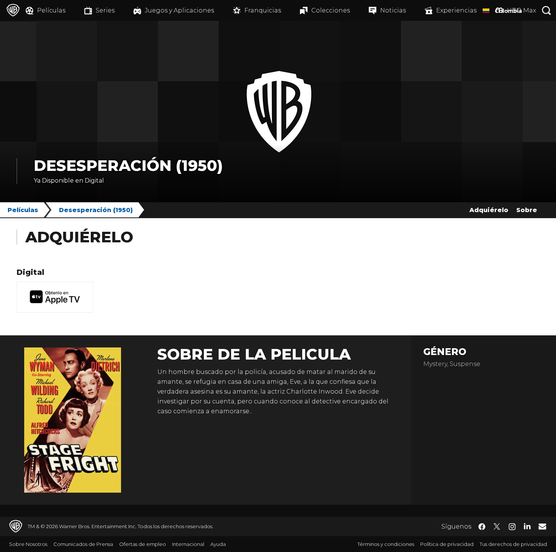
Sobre (526, 210)
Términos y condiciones (385, 544)
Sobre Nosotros (28, 544)
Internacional (188, 544)
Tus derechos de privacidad (513, 544)
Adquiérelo (488, 210)
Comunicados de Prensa (83, 544)
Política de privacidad (447, 544)
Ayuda (218, 544)
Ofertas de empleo (142, 544)
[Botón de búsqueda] (546, 10)
